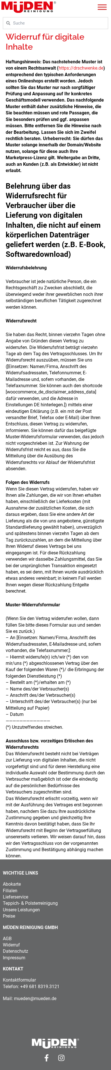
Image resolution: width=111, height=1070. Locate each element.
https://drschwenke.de (81, 68)
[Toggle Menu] (102, 7)
